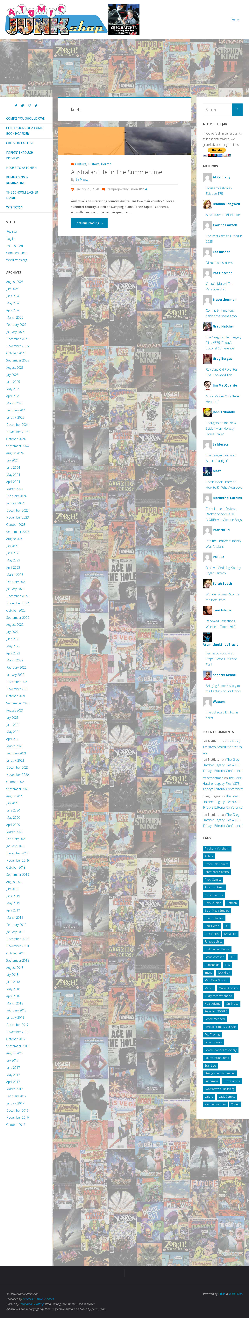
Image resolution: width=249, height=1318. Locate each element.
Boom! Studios (214, 918)
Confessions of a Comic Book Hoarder (25, 131)
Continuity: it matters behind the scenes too (222, 747)
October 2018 (15, 953)
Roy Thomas (212, 1034)
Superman (211, 1081)
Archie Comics (214, 895)
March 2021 (14, 746)
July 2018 (12, 974)
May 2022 (13, 646)
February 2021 (16, 753)
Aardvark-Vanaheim (217, 848)
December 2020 (17, 767)
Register (12, 231)
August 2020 (15, 796)
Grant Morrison (214, 957)
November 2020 (17, 774)
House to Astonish (21, 168)
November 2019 (17, 860)
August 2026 (15, 282)
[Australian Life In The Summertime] (124, 141)
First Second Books (217, 949)
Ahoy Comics (213, 879)
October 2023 (15, 524)
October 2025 (15, 353)
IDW (227, 965)
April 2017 (13, 1082)
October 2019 (15, 867)
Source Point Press (217, 1058)
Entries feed (14, 246)
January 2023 (15, 589)
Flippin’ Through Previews (19, 155)
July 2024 (12, 460)
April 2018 (13, 996)
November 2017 (17, 1032)
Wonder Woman (215, 1104)
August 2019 (15, 882)
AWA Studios (213, 903)
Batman (232, 903)
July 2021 (12, 717)
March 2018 (14, 1003)
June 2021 (13, 725)
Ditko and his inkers (219, 263)
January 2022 (15, 674)
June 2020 (13, 810)
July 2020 (12, 803)
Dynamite (230, 934)
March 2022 (14, 660)
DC (227, 926)
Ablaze (209, 856)
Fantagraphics (213, 941)
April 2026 (13, 310)
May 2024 (13, 475)
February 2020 (16, 839)
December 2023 (17, 510)
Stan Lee (210, 1065)
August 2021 (15, 710)
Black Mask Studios (217, 910)
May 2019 (13, 903)
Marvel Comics (228, 988)
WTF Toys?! (14, 207)
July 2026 (12, 289)
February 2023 (16, 582)
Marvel (209, 988)
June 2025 (13, 382)
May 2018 (13, 989)
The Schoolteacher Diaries (22, 195)
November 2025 (17, 346)
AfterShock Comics (217, 872)
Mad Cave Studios (216, 980)
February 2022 (16, 667)
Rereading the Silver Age (220, 1027)
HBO (233, 957)
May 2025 (13, 389)
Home (235, 19)
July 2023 (12, 546)
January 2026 (15, 332)
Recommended (215, 1019)
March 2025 (14, 403)
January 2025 (15, 417)
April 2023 (13, 567)
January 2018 (15, 1017)
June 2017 (13, 1067)
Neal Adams (212, 1003)
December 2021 (17, 682)
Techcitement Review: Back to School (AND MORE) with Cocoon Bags (224, 514)
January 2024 (15, 503)
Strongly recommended (220, 1073)
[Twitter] (22, 105)
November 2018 (17, 946)
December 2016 (17, 1110)
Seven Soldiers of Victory (221, 1050)
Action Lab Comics (216, 864)
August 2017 (15, 1053)
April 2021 (13, 739)
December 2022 (17, 596)
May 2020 (13, 817)
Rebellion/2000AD (216, 1011)
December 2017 (17, 1025)
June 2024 (13, 467)
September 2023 (17, 532)
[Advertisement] (124, 68)
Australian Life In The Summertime (116, 172)
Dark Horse (212, 926)
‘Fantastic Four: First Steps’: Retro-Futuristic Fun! (221, 659)
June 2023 (13, 553)
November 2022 (17, 603)
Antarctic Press (214, 887)
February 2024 (16, 496)
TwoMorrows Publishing (219, 1089)
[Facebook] (16, 105)
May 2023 (13, 560)
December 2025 (17, 339)
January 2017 (15, 1103)
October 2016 (15, 1125)
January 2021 (15, 760)
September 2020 (17, 789)
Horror (106, 164)
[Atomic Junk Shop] (72, 19)
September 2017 (17, 1046)
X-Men (235, 1104)
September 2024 (17, 446)
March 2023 (14, 575)
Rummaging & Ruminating (17, 180)
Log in (10, 238)
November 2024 (17, 432)
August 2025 (15, 367)
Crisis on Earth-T (20, 143)
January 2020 (15, 846)
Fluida (221, 1293)
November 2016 (17, 1117)
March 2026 (14, 317)
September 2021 (17, 703)
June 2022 (13, 639)
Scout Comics (213, 1042)
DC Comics (212, 934)
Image (208, 972)
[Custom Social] (36, 105)
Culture (80, 164)
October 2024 (15, 439)
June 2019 (13, 896)
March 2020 (14, 832)
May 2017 (13, 1075)
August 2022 (15, 624)
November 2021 (17, 689)
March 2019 (14, 917)
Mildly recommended (218, 996)
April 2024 (13, 482)
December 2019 (17, 853)
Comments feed (17, 253)
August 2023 (15, 539)
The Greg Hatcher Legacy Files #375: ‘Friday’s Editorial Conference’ (223, 343)
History (93, 164)
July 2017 (12, 1060)
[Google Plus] (29, 105)
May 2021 (13, 732)
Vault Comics (227, 1096)
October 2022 (15, 610)
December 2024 (17, 424)
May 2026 (13, 303)
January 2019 (15, 932)
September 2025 (17, 360)
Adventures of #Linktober (223, 215)
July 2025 (12, 375)
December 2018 (17, 939)
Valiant (209, 1096)
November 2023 (17, 517)
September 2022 (17, 617)
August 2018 (15, 967)
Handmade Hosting (31, 1304)
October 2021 (15, 696)
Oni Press (232, 1003)
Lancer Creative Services (38, 1299)
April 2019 (13, 910)
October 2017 (15, 1039)
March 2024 (14, 489)
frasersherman (213, 778)
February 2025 (16, 410)
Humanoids (212, 965)
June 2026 (13, 296)
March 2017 (14, 1089)
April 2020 (13, 825)
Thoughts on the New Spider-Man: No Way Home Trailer (221, 428)
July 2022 (12, 632)
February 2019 (16, 925)
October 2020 (15, 782)
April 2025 (13, 396)
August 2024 (15, 453)
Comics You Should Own (25, 118)
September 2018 (17, 960)
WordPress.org (16, 260)
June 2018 (13, 982)
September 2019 (17, 874)
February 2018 (16, 1010)
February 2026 (16, 324)
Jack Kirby (224, 972)
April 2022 (13, 653)
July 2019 (12, 889)
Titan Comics (232, 1081)
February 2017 (16, 1096)
